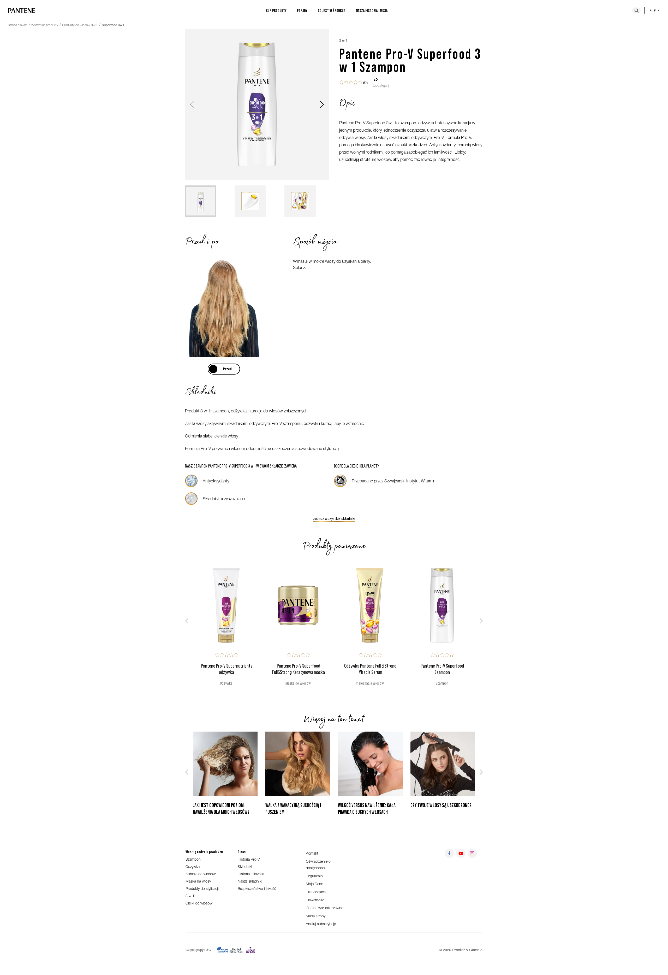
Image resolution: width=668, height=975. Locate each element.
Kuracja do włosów (201, 874)
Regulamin (314, 876)
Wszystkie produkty (44, 25)
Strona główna (17, 25)
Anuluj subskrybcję (321, 923)
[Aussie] (251, 950)
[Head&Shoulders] (222, 950)
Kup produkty (276, 10)
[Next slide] (322, 104)
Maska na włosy (198, 881)
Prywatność (315, 900)
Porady (302, 10)
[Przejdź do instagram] (472, 853)
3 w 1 (190, 896)
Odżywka (193, 866)
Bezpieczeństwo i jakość (257, 888)
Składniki (245, 866)
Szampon (193, 859)
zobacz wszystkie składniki (334, 518)
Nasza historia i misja (371, 10)
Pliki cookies (316, 892)
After (223, 369)
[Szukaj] (636, 10)
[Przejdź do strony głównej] (21, 10)
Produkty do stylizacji (202, 888)
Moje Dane (314, 883)
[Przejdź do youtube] (461, 853)
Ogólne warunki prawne (324, 908)
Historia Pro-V (249, 859)
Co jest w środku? (331, 10)
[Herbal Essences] (236, 950)
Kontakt (312, 853)
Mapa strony (315, 916)
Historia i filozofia (251, 874)
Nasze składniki (250, 881)
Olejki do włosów (199, 903)
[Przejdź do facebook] (449, 853)
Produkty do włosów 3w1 (80, 25)
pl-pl (653, 10)
